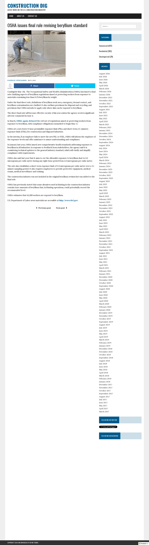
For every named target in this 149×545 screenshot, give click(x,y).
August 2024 (104, 145)
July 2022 (103, 220)
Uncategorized (104, 56)
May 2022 (103, 226)
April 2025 (103, 121)
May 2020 (103, 298)
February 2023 (105, 199)
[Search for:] (118, 26)
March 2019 (104, 339)
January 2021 (104, 274)
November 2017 (105, 387)
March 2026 (104, 88)
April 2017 (103, 408)
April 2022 (103, 229)
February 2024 (105, 163)
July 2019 (103, 327)
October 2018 (105, 354)
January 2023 (104, 202)
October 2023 (105, 175)
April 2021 (103, 265)
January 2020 (104, 310)
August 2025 (104, 109)
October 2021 (105, 247)
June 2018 (103, 366)
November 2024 (105, 136)
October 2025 (105, 103)
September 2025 (106, 106)
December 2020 (105, 277)
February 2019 (105, 342)
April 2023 (103, 193)
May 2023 (103, 190)
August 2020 (104, 289)
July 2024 (103, 148)
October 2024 (105, 139)
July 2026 (103, 76)
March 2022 (104, 232)
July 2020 (103, 292)
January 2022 (104, 238)
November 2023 (105, 172)
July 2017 (103, 399)
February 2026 (105, 91)
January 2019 (104, 345)
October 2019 (105, 318)
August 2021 (104, 253)
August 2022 (104, 217)
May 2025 (103, 118)
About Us (20, 16)
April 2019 (103, 336)
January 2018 (104, 381)
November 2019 (105, 316)
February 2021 (105, 271)
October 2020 (105, 283)
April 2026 (103, 85)
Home (11, 16)
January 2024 (104, 166)
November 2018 (105, 351)
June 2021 (103, 259)
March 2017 (104, 411)
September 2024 (106, 142)
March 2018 (104, 375)
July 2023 (103, 184)
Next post (60, 208)
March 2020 (104, 304)
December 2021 (105, 241)
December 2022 (105, 205)
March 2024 (104, 160)
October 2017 (105, 390)
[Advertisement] (116, 499)
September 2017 (106, 393)
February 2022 (105, 235)
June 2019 (103, 331)
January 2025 (104, 130)
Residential (103, 51)
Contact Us (32, 16)
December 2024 (105, 133)
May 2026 (103, 82)
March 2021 (104, 268)
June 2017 (103, 402)
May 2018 (103, 369)
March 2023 (104, 196)
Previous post (44, 208)
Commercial (103, 45)
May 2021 (103, 262)
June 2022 (103, 223)
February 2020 (105, 307)
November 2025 (105, 100)
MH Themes (35, 543)
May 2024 (103, 154)
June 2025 (103, 115)
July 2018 (103, 363)
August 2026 (104, 73)
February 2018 (105, 378)
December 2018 (105, 348)
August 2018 (104, 360)
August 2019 (104, 324)
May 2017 (103, 405)
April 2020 (103, 301)
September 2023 (106, 178)
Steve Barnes (21, 80)
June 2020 (103, 295)
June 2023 (103, 187)
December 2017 (105, 384)
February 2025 (105, 127)
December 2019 (105, 313)
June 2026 (103, 79)
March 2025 (104, 124)
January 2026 (104, 94)
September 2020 (106, 286)
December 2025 (105, 97)
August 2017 (104, 396)
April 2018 (103, 372)
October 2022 (105, 211)
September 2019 (106, 322)
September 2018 (106, 357)
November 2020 (105, 280)
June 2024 (103, 151)
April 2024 (103, 157)
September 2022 (106, 214)
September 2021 (106, 250)
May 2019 (103, 333)
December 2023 (105, 169)
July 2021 (103, 256)
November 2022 (105, 208)
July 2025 (103, 112)
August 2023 (104, 181)
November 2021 (105, 244)
